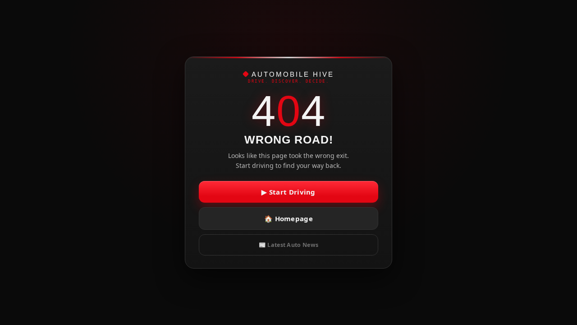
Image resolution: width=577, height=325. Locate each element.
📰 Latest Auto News (288, 245)
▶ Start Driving (288, 191)
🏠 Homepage (288, 218)
